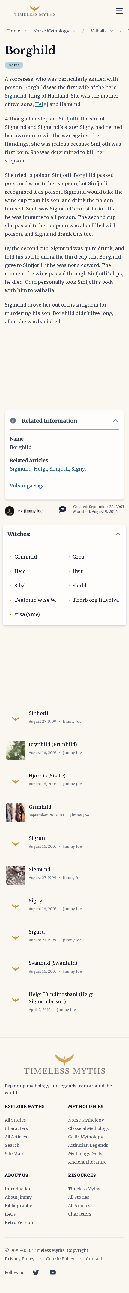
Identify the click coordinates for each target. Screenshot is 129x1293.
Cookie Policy (60, 1258)
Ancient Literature (87, 1162)
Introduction (18, 1189)
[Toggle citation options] (61, 508)
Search (12, 1145)
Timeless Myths (84, 1189)
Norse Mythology (51, 31)
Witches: (19, 534)
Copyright (77, 1250)
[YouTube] (53, 1273)
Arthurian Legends (88, 1145)
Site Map (14, 1153)
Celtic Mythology (85, 1137)
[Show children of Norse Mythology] (74, 31)
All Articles (16, 1137)
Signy (78, 469)
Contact (94, 1258)
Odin (31, 282)
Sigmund (15, 96)
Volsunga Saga (27, 486)
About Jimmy (18, 1197)
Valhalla (99, 31)
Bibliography (18, 1205)
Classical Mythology (89, 1128)
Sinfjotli (68, 119)
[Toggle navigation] (119, 11)
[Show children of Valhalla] (111, 31)
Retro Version (19, 1222)
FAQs (10, 1214)
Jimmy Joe (33, 511)
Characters (16, 1128)
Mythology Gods (85, 1153)
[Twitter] (36, 1273)
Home (13, 31)
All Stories (15, 1120)
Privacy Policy (19, 1258)
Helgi (41, 104)
